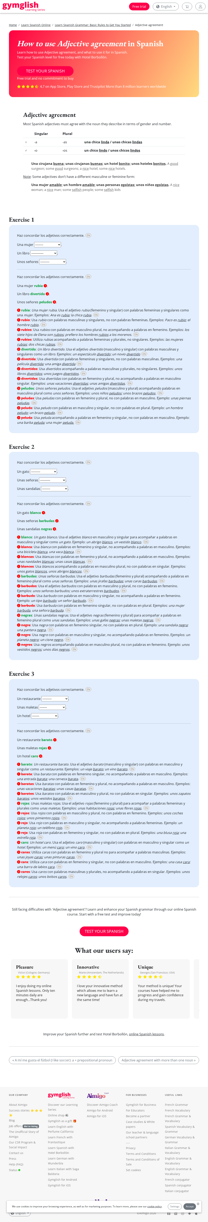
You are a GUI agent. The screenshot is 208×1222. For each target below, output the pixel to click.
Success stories (19, 1110)
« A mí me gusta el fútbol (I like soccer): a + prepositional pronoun (62, 1060)
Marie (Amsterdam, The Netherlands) (101, 972)
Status (13, 1170)
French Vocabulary (177, 1110)
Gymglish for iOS (59, 1185)
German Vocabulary (178, 1137)
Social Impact (18, 1147)
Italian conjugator (177, 1191)
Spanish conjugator (178, 1185)
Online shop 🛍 (58, 1115)
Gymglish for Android (62, 1179)
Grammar (171, 1131)
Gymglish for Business (141, 1105)
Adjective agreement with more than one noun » (159, 1060)
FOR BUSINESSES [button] (136, 1094)
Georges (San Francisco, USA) (157, 972)
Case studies (134, 1122)
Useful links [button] (173, 1094)
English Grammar (177, 1158)
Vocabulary (172, 1153)
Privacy (130, 1148)
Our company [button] (18, 1094)
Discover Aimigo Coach (102, 1105)
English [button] (166, 6)
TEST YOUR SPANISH (45, 71)
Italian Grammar (176, 1148)
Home (13, 25)
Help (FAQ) (16, 1164)
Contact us (16, 1153)
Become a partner (138, 1116)
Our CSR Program (21, 1142)
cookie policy (154, 1206)
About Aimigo (18, 1105)
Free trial (139, 6)
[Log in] (200, 6)
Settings (174, 1206)
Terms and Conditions (141, 1154)
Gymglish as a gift (60, 1121)
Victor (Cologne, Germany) (34, 972)
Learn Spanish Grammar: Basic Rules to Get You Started (93, 25)
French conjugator (177, 1179)
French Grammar (176, 1105)
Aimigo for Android (100, 1110)
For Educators (135, 1110)
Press (12, 1159)
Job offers (23, 1126)
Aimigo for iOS (96, 1116)
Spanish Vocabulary (178, 1127)
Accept (190, 1206)
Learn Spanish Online (36, 25)
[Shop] (187, 6)
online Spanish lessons (146, 1034)
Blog (12, 1120)
